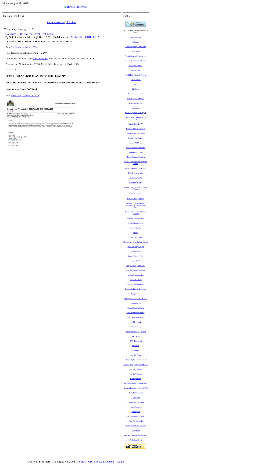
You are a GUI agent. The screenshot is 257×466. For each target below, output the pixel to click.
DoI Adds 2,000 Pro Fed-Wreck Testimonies (29, 33)
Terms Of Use (84, 461)
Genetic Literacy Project (135, 98)
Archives (71, 22)
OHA (96, 37)
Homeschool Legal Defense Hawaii (135, 242)
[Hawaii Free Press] (75, 6)
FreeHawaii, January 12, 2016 (25, 95)
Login (120, 461)
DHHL (88, 37)
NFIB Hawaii (135, 336)
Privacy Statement (104, 461)
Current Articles (56, 22)
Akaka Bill (76, 37)
